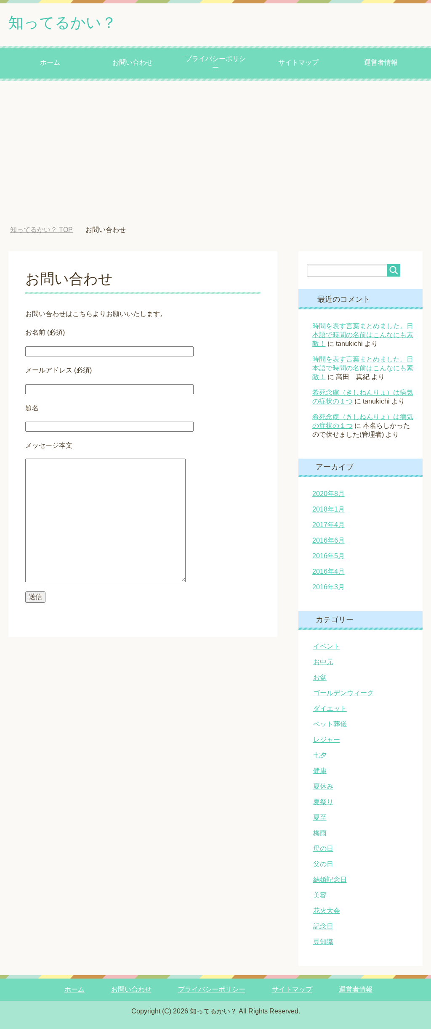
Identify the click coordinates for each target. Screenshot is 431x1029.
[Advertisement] (215, 153)
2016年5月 (328, 555)
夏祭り (323, 801)
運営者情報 (381, 62)
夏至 (320, 817)
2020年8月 (328, 493)
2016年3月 (328, 587)
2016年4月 (328, 571)
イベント (326, 646)
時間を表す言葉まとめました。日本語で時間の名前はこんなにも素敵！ (362, 334)
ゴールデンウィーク (343, 693)
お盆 (320, 677)
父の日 (323, 864)
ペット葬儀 (330, 724)
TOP (41, 229)
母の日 (323, 848)
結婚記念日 (330, 879)
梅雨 (320, 832)
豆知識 (323, 941)
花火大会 (326, 910)
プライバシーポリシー (215, 63)
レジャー (326, 739)
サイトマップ (298, 62)
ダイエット (330, 708)
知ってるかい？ (62, 22)
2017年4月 (328, 524)
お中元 (323, 661)
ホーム (50, 62)
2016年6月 (328, 540)
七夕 (320, 755)
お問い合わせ (132, 62)
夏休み (323, 786)
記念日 (323, 926)
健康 (320, 770)
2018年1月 (328, 509)
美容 (320, 895)
